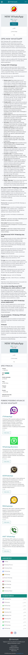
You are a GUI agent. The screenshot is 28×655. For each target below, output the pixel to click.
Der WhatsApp (7, 587)
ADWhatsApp (7, 476)
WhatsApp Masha (8, 568)
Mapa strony (14, 650)
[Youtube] (12, 632)
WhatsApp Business (10, 447)
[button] (26, 1)
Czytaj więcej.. (7, 432)
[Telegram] (15, 632)
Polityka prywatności (14, 647)
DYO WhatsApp (7, 581)
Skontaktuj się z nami (14, 649)
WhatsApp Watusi (8, 591)
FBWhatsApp (7, 506)
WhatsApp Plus (15, 599)
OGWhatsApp (15, 605)
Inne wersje (14, 31)
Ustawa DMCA (14, 646)
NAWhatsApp (15, 628)
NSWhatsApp (15, 609)
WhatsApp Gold (15, 612)
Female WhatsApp (8, 577)
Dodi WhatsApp (7, 584)
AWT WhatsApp (8, 536)
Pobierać (14, 24)
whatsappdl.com (19, 653)
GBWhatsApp (15, 622)
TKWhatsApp (7, 571)
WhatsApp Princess (8, 564)
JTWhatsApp (7, 416)
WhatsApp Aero (15, 615)
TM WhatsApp (15, 625)
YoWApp (6, 561)
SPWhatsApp (7, 574)
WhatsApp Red (15, 618)
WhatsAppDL (13, 2)
